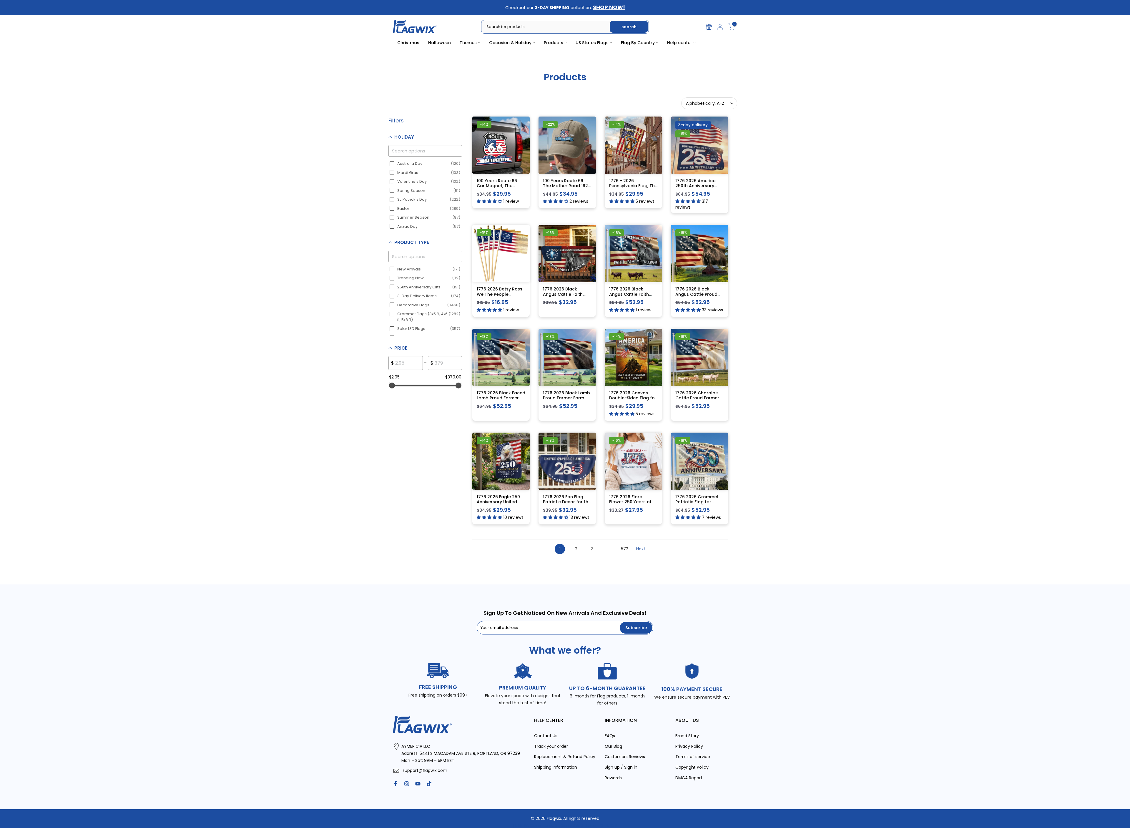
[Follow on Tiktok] (429, 783)
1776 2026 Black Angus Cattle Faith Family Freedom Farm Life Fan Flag (566, 297)
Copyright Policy (692, 767)
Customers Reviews (625, 757)
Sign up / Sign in (621, 767)
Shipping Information (555, 767)
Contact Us (545, 735)
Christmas (408, 43)
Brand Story (687, 735)
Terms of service (692, 757)
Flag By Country (638, 43)
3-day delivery (693, 124)
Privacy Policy (689, 746)
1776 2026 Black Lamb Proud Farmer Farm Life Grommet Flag (566, 398)
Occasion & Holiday (510, 43)
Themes (468, 43)
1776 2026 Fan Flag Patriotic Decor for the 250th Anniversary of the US (567, 504)
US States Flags (592, 43)
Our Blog (613, 746)
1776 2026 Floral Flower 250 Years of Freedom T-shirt (630, 502)
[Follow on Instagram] (406, 783)
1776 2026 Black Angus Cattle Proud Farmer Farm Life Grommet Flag (696, 297)
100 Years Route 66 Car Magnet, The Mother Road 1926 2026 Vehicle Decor (497, 188)
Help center (679, 43)
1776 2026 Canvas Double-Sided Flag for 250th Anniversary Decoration (633, 400)
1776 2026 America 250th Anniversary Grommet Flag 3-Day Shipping (698, 188)
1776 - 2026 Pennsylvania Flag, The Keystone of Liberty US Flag (633, 188)
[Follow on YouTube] (418, 783)
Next (640, 548)
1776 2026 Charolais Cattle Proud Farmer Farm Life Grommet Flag (697, 400)
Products (553, 43)
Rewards (613, 777)
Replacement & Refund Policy (564, 757)
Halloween (439, 43)
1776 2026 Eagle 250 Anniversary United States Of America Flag (498, 504)
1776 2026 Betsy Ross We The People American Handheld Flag (499, 297)
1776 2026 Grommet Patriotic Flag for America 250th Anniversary (697, 504)
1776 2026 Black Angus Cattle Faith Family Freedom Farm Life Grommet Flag (632, 297)
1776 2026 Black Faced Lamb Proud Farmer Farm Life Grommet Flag (501, 400)
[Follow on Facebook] (395, 783)
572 (624, 548)
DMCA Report (688, 777)
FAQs (610, 735)
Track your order (551, 746)
